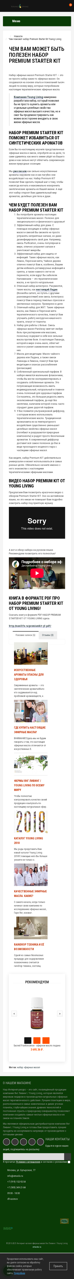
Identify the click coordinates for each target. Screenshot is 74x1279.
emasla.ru (37, 1247)
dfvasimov (12, 1198)
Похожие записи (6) (25, 635)
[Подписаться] (67, 1156)
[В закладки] (36, 1040)
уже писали (20, 171)
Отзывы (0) (47, 635)
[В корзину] (27, 1040)
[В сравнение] (46, 1040)
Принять (58, 1266)
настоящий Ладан (46, 289)
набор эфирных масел (28, 1067)
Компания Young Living (28, 97)
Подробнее (19, 1273)
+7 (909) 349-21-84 (16, 1187)
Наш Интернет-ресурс (14, 1089)
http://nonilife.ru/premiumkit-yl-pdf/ (30, 625)
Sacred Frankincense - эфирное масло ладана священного (37, 1047)
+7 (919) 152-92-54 (16, 1181)
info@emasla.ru (15, 1175)
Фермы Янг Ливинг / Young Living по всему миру (29, 785)
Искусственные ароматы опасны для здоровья (29, 674)
